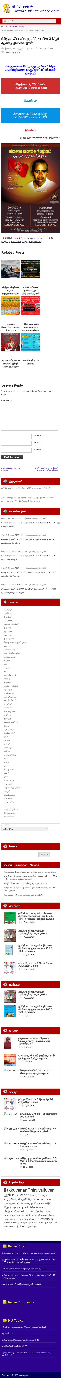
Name (37, 435)
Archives (5, 825)
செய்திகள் (39, 237)
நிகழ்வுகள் (8, 740)
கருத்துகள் (21, 864)
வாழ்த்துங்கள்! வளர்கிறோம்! (13, 1346)
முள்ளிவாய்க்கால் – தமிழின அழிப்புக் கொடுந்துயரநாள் (11, 363)
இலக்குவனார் (9, 638)
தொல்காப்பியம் (9, 733)
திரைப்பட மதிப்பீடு (11, 722)
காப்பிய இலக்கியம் (11, 686)
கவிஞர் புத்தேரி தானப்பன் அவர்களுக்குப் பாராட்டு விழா (25, 883)
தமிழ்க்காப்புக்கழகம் (14, 1214)
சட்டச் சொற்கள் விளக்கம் (26, 1218)
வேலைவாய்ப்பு (9, 813)
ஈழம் (5, 645)
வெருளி (7, 805)
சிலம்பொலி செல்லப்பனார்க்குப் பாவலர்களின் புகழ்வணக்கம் (46, 469)
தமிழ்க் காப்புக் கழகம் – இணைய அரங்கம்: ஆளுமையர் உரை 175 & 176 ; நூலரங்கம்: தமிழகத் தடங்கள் (30, 877)
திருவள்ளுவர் (11, 1207)
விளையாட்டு (9, 802)
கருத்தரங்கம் (9, 667)
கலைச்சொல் (10, 1222)
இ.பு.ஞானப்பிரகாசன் (14, 1211)
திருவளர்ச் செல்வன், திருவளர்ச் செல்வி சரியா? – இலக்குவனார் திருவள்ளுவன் (34, 1041)
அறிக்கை (7, 613)
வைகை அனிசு (45, 1203)
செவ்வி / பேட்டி (9, 707)
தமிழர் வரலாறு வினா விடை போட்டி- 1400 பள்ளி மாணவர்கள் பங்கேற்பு (26, 1353)
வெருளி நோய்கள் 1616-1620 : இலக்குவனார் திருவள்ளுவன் (23, 518)
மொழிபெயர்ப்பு (9, 795)
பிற (5, 765)
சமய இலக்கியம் (10, 700)
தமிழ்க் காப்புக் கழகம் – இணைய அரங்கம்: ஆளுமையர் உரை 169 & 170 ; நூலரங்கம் (35, 1009)
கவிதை (7, 678)
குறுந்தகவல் (9, 693)
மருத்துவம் (8, 784)
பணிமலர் (7, 747)
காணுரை (7, 682)
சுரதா (45, 1222)
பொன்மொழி (9, 780)
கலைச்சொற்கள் (10, 675)
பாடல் (6, 758)
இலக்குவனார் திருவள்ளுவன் (18, 48)
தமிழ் (21, 1207)
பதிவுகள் (7, 864)
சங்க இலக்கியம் (10, 696)
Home (15, 27)
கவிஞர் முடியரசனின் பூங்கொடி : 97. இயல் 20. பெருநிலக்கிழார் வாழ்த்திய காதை (38, 1161)
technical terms (47, 1218)
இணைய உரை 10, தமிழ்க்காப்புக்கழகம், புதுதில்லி (23, 894)
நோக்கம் (5, 1333)
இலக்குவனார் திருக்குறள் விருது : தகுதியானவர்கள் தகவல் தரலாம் (30, 871)
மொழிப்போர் (8, 798)
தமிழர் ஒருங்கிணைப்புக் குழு (14, 241)
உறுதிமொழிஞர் (10, 657)
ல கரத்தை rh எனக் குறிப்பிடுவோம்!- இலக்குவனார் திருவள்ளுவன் (37, 1057)
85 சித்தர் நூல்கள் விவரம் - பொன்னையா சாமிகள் (22, 1326)
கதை (6, 664)
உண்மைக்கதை (10, 649)
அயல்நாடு (22, 27)
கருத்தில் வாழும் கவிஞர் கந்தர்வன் (11, 469)
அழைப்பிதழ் (26, 237)
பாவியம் (7, 762)
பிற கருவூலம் (9, 769)
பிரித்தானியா (35, 241)
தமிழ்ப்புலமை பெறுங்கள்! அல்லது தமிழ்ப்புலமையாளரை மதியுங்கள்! (26, 488)
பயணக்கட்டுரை (10, 755)
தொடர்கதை (8, 729)
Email (37, 442)
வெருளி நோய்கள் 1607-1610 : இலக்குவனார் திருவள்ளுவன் (23, 551)
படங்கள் (7, 744)
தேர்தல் (6, 725)
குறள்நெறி (8, 689)
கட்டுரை (7, 660)
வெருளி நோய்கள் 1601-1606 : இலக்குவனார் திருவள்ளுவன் (23, 568)
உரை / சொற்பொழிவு (12, 653)
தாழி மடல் (45, 1199)
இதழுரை (7, 627)
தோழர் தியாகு (23, 1222)
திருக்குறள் (8, 718)
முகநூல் (7, 791)
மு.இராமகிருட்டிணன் (12, 787)
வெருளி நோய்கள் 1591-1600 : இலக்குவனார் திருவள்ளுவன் (23, 584)
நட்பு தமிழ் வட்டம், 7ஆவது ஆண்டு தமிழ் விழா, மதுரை (35, 964)
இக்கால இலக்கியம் (11, 624)
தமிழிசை (7, 715)
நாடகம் (6, 736)
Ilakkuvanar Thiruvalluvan (29, 1190)
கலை (6, 671)
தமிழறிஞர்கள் (9, 711)
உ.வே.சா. (52, 1214)
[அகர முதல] (30, 12)
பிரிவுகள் (34, 864)
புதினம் (6, 773)
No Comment (13, 52)
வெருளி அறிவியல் (11, 809)
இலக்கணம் (8, 635)
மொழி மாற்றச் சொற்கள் (36, 1214)
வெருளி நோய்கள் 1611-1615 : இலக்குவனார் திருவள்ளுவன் (23, 535)
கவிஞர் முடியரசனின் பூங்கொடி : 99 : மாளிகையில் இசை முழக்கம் (38, 1130)
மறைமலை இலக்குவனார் (37, 1211)
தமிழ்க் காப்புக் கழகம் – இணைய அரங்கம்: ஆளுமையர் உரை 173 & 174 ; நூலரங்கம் (35, 948)
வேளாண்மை (9, 816)
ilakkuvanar (20, 1195)
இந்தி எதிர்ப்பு (9, 631)
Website (37, 449)
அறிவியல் (7, 616)
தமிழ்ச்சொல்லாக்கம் (35, 1207)
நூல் (7, 1194)
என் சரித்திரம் (36, 1222)
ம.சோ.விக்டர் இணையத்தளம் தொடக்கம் (18, 1339)
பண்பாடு (7, 751)
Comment (6, 400)
